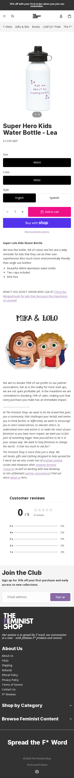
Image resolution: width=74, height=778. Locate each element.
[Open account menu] (61, 16)
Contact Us (9, 689)
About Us (7, 656)
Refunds (7, 670)
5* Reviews (9, 694)
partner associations (37, 473)
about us (15, 477)
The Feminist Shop (41, 758)
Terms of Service (12, 684)
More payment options (37, 231)
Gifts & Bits (22, 27)
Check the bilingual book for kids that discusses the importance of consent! (35, 296)
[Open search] (12, 16)
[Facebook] (37, 771)
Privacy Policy (10, 680)
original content (52, 460)
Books (36, 27)
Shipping (7, 665)
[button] (37, 526)
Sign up (60, 597)
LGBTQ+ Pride (52, 27)
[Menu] (4, 16)
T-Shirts (7, 27)
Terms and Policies (37, 764)
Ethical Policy (10, 675)
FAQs (5, 660)
